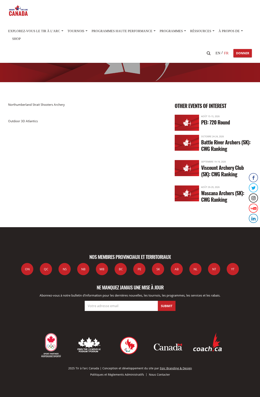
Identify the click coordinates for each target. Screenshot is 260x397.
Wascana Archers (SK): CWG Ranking (222, 196)
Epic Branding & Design (176, 368)
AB (177, 269)
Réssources (200, 31)
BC (121, 269)
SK (158, 269)
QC (46, 269)
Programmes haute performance (122, 31)
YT (232, 269)
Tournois (75, 31)
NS (65, 269)
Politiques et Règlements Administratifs (117, 374)
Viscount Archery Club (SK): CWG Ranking (222, 171)
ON (27, 269)
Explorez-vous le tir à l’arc (34, 31)
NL (195, 269)
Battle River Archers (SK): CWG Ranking (225, 145)
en (218, 53)
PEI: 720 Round (215, 122)
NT (214, 269)
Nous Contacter (159, 374)
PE (139, 269)
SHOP (16, 38)
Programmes (171, 31)
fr (226, 53)
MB (102, 269)
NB (83, 269)
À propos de (229, 31)
